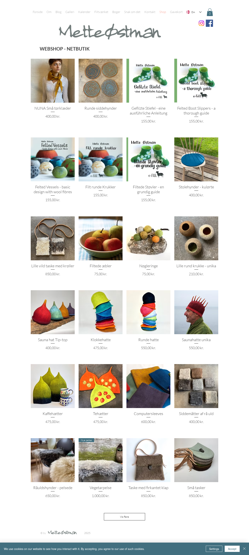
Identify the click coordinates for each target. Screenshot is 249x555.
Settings (214, 549)
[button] (210, 12)
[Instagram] (201, 23)
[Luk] (244, 549)
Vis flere (124, 516)
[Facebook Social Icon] (209, 23)
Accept (232, 549)
